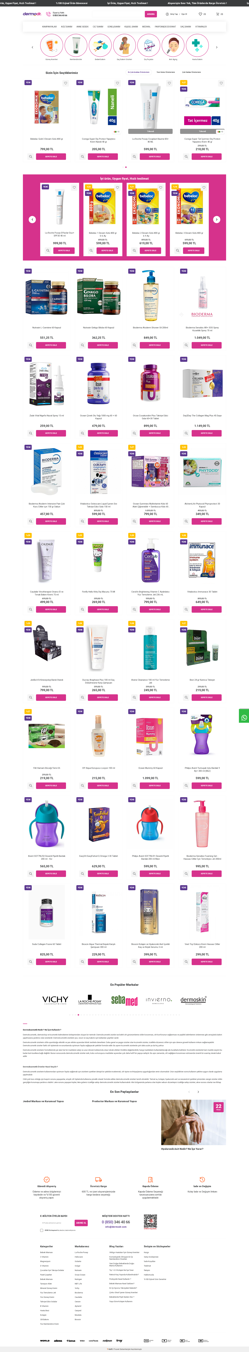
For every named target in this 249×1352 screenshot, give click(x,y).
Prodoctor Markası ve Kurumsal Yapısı (114, 1101)
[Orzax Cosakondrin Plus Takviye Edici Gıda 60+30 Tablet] (134, 433)
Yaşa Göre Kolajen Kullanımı (120, 1301)
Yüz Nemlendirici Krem (49, 1324)
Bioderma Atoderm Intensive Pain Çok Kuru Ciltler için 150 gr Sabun (47, 505)
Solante (78, 1261)
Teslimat (147, 1266)
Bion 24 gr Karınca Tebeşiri (202, 680)
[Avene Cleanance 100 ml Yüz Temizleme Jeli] (134, 697)
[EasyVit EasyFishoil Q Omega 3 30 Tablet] (82, 873)
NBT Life (78, 1284)
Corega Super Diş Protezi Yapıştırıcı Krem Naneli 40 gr (98, 140)
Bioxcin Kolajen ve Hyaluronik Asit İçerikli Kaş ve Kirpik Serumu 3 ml (150, 945)
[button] (32, 47)
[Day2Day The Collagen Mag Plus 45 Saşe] (186, 433)
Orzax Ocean (80, 1275)
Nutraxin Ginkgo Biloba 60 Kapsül (98, 327)
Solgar (77, 1266)
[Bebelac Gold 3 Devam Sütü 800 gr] (30, 156)
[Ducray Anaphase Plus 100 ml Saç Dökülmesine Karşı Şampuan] (82, 697)
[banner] (55, 1000)
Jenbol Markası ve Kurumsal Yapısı (43, 1101)
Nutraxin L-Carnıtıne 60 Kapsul (46, 327)
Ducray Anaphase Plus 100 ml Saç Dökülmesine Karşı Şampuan (98, 681)
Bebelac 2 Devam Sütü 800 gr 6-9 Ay (59, 234)
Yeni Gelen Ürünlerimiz (166, 72)
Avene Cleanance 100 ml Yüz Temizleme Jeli (150, 681)
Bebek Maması (46, 1252)
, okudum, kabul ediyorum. (60, 1230)
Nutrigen (78, 1279)
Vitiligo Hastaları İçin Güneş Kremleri (124, 1252)
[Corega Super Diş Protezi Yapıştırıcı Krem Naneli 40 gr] (82, 156)
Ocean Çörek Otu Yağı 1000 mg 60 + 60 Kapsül (98, 417)
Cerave (77, 1301)
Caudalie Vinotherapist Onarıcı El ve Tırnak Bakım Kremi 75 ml (46, 593)
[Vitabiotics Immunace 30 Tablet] (186, 609)
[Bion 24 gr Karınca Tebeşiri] (186, 697)
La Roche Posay (81, 1252)
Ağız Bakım (66, 27)
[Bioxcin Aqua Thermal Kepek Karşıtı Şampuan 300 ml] (82, 962)
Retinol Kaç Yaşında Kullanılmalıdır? (124, 1275)
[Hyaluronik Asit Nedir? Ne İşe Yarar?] (193, 1122)
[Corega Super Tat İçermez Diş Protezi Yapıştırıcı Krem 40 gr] (186, 156)
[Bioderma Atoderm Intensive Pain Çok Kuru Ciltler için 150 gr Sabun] (30, 521)
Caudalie (78, 1297)
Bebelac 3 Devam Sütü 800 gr (103, 233)
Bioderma (79, 1293)
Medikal (146, 27)
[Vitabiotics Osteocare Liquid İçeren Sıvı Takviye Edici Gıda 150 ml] (82, 521)
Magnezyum (45, 1261)
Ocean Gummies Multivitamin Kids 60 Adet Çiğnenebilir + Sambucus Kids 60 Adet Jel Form (150, 505)
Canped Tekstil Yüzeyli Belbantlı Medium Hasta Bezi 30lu (189, 234)
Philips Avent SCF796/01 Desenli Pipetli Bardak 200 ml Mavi (150, 857)
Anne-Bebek (82, 27)
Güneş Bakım (113, 27)
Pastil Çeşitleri (46, 1275)
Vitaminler (201, 27)
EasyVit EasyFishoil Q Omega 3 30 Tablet (98, 856)
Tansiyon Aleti (46, 1284)
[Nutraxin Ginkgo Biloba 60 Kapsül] (82, 345)
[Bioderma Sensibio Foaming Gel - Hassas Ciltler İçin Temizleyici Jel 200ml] (186, 873)
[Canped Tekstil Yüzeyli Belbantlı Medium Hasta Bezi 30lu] (177, 250)
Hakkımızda (149, 1275)
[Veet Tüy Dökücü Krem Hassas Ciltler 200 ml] (186, 962)
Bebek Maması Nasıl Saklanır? (121, 1283)
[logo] (32, 14)
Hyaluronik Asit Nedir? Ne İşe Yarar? (182, 1148)
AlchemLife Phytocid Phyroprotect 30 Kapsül (202, 505)
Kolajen (43, 1315)
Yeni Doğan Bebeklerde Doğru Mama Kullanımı (121, 1264)
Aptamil (78, 1306)
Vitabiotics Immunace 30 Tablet (202, 591)
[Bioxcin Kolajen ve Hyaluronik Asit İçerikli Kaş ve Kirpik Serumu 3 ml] (134, 962)
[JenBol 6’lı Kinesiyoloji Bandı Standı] (30, 697)
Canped (78, 1310)
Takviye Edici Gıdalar (48, 1301)
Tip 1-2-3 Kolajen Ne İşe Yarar (121, 1270)
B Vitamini (44, 1306)
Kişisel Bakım (131, 27)
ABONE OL (81, 1223)
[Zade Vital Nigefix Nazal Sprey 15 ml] (30, 433)
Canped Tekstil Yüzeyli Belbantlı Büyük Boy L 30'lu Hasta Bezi (146, 234)
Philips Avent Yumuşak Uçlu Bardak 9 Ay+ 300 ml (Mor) (202, 769)
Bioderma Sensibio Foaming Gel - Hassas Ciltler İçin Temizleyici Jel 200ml (202, 857)
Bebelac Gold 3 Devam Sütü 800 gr (46, 139)
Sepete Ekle (51, 157)
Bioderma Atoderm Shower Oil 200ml (150, 327)
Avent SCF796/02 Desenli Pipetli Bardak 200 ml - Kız (46, 857)
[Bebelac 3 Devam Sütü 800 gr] (91, 250)
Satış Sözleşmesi (151, 1257)
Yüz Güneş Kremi (47, 1297)
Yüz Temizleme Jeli (48, 1293)
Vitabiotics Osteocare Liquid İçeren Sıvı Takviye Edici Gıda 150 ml (98, 505)
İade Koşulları (149, 1261)
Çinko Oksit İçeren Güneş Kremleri (123, 1292)
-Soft (109, 1349)
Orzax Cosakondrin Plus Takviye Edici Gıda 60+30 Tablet (150, 417)
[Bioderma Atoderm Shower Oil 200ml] (134, 345)
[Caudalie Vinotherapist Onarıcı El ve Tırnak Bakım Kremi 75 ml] (30, 609)
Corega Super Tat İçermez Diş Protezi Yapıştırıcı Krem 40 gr (202, 140)
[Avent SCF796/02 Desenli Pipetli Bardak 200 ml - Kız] (30, 873)
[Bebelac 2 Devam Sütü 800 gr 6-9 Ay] (48, 250)
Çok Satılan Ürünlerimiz (191, 72)
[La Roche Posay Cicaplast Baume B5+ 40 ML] (134, 156)
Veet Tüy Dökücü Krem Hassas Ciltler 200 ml (202, 945)
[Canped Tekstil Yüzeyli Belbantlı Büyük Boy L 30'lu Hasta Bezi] (134, 250)
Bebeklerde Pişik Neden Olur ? (121, 1297)
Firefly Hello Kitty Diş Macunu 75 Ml (98, 591)
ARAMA (151, 14)
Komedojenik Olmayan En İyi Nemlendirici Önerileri (121, 1258)
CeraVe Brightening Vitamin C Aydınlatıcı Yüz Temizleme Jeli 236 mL (150, 593)
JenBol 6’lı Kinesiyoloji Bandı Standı (46, 680)
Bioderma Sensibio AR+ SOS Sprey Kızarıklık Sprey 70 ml (202, 329)
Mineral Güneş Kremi (48, 1288)
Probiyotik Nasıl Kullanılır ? (120, 1279)
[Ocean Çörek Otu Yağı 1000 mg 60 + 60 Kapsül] (82, 433)
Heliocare (79, 1257)
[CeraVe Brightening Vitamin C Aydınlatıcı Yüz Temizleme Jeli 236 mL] (134, 609)
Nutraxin (78, 1270)
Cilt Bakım (98, 27)
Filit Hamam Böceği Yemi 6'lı (46, 768)
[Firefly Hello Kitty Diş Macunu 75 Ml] (82, 609)
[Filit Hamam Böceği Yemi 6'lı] (30, 785)
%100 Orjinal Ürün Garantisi (155, 1279)
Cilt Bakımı (44, 1319)
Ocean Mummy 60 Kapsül (150, 768)
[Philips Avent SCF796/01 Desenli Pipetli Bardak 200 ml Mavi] (134, 873)
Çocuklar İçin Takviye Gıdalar (52, 1270)
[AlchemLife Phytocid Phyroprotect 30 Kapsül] (186, 521)
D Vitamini (44, 1266)
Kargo (146, 1252)
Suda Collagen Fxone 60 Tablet (46, 944)
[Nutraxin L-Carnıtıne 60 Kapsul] (30, 345)
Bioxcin (78, 1319)
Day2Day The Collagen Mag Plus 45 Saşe (202, 415)
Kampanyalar (49, 27)
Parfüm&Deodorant (165, 27)
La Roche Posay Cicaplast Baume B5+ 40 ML (150, 140)
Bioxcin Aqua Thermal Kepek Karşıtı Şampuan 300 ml (98, 945)
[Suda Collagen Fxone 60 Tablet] (30, 962)
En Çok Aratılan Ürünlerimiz (138, 72)
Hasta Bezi (44, 1310)
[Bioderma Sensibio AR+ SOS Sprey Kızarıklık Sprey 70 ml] (186, 345)
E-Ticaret (115, 1349)
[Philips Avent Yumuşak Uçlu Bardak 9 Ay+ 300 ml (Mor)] (186, 785)
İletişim (147, 1270)
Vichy (77, 1288)
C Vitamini (44, 1257)
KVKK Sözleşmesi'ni (52, 1230)
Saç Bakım (185, 27)
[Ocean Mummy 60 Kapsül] (134, 785)
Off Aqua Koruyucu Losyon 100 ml (98, 768)
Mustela (78, 1315)
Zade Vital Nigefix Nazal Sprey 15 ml (47, 415)
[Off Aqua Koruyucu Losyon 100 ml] (82, 785)
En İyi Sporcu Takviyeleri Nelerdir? (123, 1288)
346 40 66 (116, 1222)
